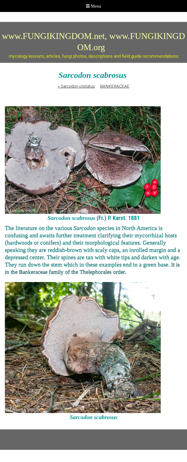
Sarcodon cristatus (76, 86)
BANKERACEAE (114, 86)
